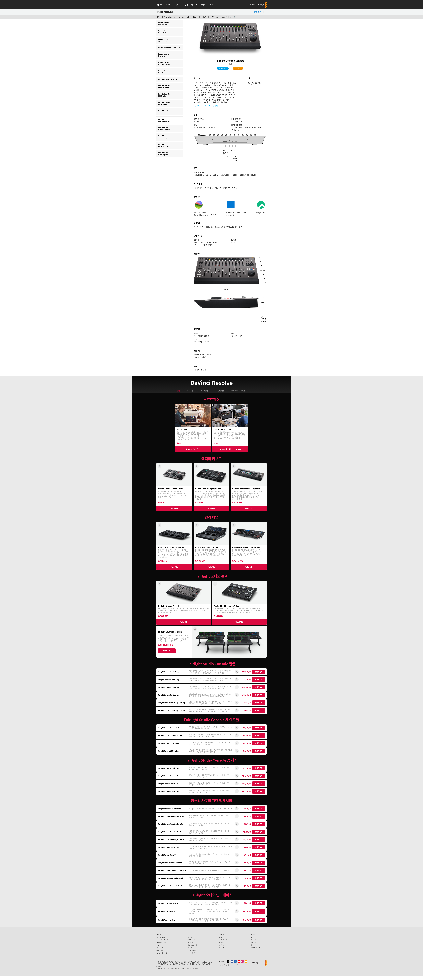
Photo (170, 17)
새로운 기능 (163, 17)
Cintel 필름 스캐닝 (161, 953)
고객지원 (177, 4)
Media (223, 17)
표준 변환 (190, 937)
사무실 (252, 937)
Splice (211, 4)
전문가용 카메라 (160, 937)
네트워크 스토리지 (193, 945)
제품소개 (159, 4)
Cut (179, 17)
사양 (234, 17)
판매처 (168, 4)
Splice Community (224, 948)
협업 (200, 17)
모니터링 (190, 942)
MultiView (191, 948)
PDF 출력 (238, 68)
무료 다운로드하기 (194, 449)
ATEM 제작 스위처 (161, 942)
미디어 (203, 4)
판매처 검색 (223, 68)
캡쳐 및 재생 (159, 950)
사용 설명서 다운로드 (200, 106)
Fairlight (194, 17)
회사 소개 (253, 940)
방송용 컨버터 (191, 940)
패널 (209, 17)
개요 (157, 17)
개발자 (185, 4)
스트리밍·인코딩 (192, 953)
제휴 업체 (253, 942)
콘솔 (213, 17)
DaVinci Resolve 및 (166, 940)
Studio (218, 17)
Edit (175, 17)
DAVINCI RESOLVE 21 (164, 12)
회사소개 (194, 4)
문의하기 (221, 942)
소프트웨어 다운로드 (215, 106)
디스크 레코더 (160, 948)
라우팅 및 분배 (192, 950)
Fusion (188, 17)
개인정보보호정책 (255, 948)
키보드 (204, 17)
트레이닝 (228, 17)
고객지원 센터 (223, 940)
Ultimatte (159, 945)
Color (183, 17)
